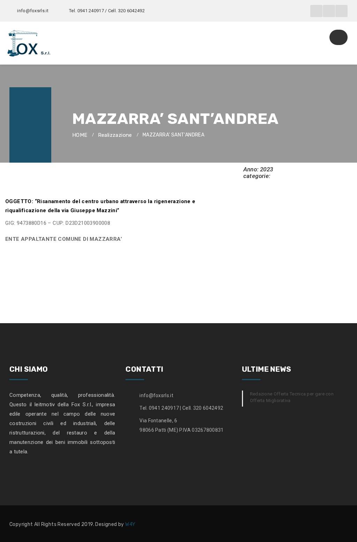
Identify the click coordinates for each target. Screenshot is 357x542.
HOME (80, 135)
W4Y (130, 524)
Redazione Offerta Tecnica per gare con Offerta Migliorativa (292, 397)
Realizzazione (115, 135)
